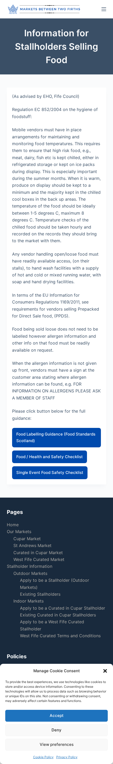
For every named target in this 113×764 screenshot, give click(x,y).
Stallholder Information (29, 566)
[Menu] (103, 9)
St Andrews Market (32, 545)
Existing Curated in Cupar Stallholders (58, 615)
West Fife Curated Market (38, 559)
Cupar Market (27, 538)
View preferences (57, 744)
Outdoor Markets (30, 573)
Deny (56, 729)
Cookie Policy (43, 757)
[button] (105, 671)
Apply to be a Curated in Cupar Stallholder (62, 608)
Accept (57, 715)
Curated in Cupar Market (38, 552)
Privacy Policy (67, 757)
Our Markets (19, 531)
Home (13, 524)
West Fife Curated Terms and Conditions (60, 635)
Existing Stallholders (40, 594)
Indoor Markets (28, 601)
